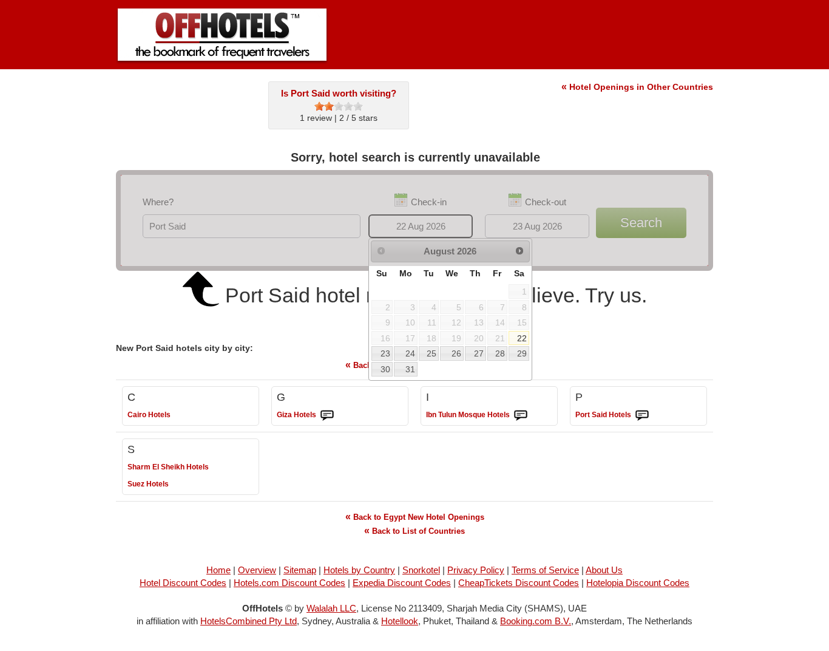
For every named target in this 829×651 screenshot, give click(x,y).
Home (218, 570)
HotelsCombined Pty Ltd (248, 621)
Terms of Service (545, 570)
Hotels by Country (359, 570)
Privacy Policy (475, 570)
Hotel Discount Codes (183, 583)
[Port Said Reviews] (642, 415)
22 (522, 338)
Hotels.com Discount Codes (289, 583)
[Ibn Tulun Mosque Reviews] (520, 415)
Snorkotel (421, 570)
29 (522, 353)
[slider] (338, 106)
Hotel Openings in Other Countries (637, 87)
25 (431, 353)
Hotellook (399, 621)
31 (410, 369)
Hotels (149, 415)
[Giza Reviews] (327, 415)
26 (456, 353)
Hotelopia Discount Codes (637, 583)
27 (479, 353)
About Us (604, 570)
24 (410, 353)
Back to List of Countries (414, 530)
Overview (257, 570)
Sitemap (299, 570)
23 (385, 353)
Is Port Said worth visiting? (338, 93)
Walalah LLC (331, 608)
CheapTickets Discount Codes (518, 583)
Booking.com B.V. (535, 621)
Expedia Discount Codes (402, 583)
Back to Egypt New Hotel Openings (414, 516)
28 (500, 353)
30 (385, 369)
